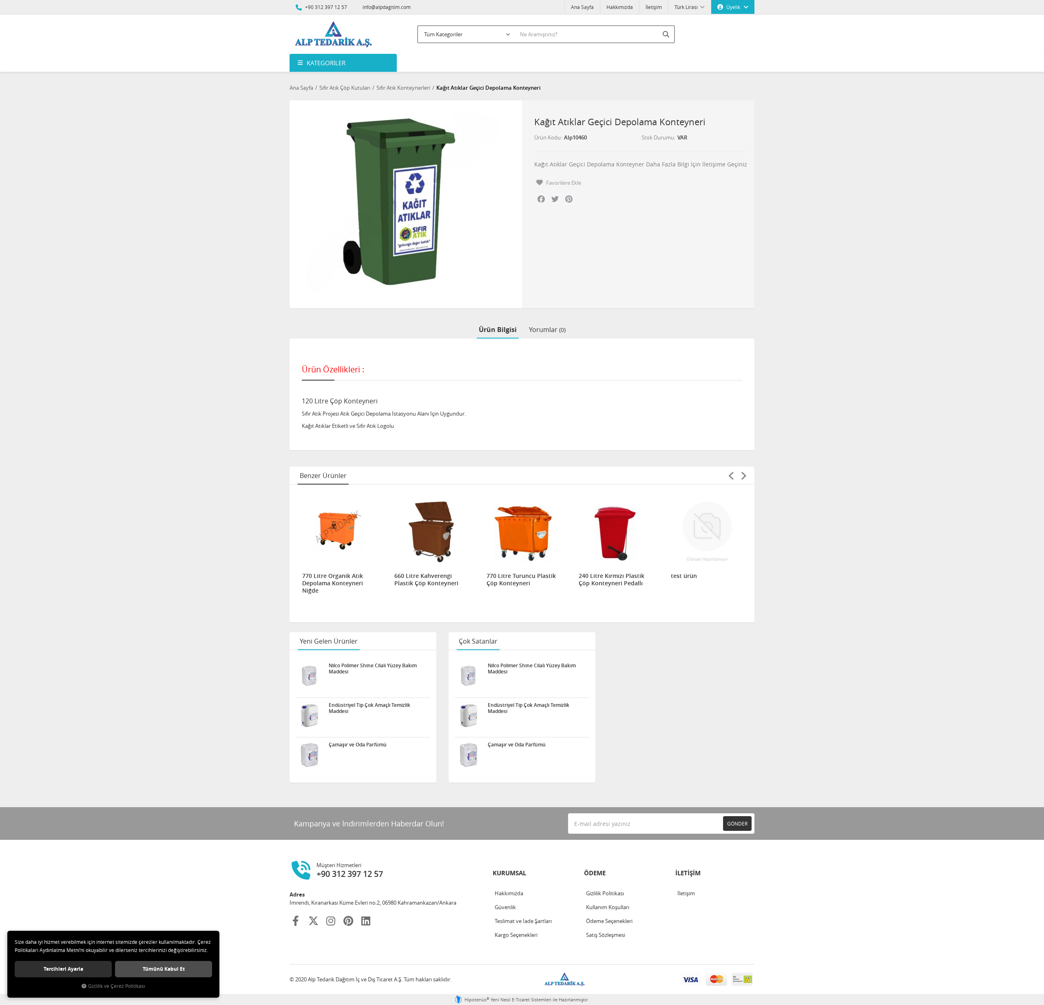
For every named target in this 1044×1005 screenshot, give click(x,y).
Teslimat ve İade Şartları (523, 921)
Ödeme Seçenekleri (609, 921)
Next (743, 475)
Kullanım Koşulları (607, 907)
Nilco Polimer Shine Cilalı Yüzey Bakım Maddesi (373, 668)
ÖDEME (595, 873)
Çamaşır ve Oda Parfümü (358, 745)
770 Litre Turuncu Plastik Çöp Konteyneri (521, 579)
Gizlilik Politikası (605, 893)
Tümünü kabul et (164, 968)
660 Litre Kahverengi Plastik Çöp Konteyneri (426, 579)
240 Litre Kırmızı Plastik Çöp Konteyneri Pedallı (611, 579)
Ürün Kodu (547, 137)
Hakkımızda (619, 7)
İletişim (654, 7)
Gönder (737, 823)
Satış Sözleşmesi (605, 935)
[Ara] (667, 34)
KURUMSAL (509, 873)
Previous (731, 475)
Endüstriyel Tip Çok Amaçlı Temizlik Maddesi (369, 708)
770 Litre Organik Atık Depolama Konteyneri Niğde (332, 583)
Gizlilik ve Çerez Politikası (116, 986)
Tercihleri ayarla (63, 968)
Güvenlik (505, 907)
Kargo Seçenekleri (516, 935)
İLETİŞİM (688, 873)
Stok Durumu (657, 137)
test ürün (684, 576)
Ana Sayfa (582, 7)
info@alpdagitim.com (387, 7)
